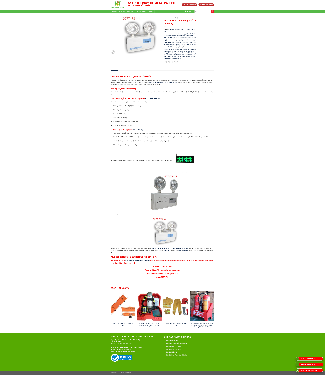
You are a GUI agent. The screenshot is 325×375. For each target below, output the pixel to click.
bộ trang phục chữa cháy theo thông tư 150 (175, 324)
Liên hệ (151, 11)
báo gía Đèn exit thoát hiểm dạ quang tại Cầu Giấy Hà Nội (179, 35)
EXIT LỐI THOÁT (153, 98)
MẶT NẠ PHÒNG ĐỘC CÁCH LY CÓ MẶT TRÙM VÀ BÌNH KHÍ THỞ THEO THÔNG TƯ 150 (149, 325)
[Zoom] (113, 52)
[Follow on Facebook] (183, 11)
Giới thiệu (122, 11)
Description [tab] (114, 72)
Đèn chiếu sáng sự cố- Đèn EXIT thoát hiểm (180, 29)
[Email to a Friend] (171, 62)
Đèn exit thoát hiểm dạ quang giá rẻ (180, 42)
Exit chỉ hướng (138, 130)
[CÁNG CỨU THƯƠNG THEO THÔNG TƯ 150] (123, 306)
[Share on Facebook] (165, 62)
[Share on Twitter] (168, 62)
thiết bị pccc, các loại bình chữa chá (137, 260)
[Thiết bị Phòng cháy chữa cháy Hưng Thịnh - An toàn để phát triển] (118, 5)
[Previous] (111, 312)
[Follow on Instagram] (185, 11)
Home (165, 18)
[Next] (214, 312)
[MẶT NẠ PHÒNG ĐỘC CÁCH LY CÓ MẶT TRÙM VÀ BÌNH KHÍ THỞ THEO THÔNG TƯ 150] (149, 306)
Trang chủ (114, 11)
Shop (170, 18)
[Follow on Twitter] (187, 11)
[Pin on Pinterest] (174, 62)
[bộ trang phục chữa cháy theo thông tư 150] (175, 306)
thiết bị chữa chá (183, 250)
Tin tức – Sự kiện (141, 11)
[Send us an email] (190, 11)
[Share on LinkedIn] (177, 62)
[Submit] (212, 11)
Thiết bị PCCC (177, 18)
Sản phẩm (130, 11)
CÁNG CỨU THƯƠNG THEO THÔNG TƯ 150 (123, 324)
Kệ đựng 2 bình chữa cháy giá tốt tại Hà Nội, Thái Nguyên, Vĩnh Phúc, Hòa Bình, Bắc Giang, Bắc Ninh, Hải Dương (202, 325)
